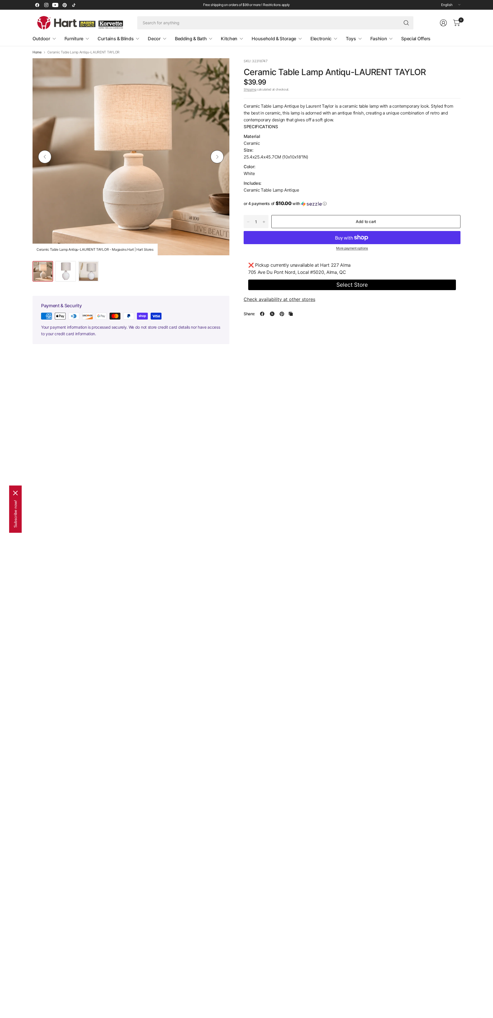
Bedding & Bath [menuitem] (191, 38)
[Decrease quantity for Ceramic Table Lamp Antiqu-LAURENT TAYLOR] (248, 221)
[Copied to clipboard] (290, 314)
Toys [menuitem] (351, 38)
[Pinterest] (64, 4)
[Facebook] (37, 4)
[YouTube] (55, 4)
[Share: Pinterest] (282, 314)
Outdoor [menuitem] (41, 38)
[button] (352, 203)
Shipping (250, 89)
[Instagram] (46, 4)
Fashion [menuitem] (378, 38)
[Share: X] (272, 314)
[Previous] (44, 156)
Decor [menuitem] (154, 38)
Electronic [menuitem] (321, 38)
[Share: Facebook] (262, 314)
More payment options (352, 248)
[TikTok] (73, 4)
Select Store (352, 284)
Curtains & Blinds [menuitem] (116, 38)
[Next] (217, 156)
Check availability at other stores (279, 299)
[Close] (15, 493)
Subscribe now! (15, 513)
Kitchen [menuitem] (229, 38)
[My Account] (443, 22)
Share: (249, 314)
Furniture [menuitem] (73, 38)
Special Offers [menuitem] (416, 38)
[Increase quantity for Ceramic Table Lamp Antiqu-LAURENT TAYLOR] (264, 221)
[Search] (406, 22)
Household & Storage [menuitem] (274, 38)
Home (37, 52)
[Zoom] (218, 69)
